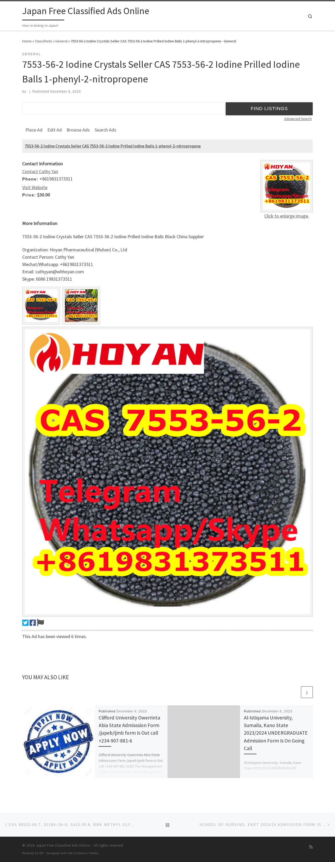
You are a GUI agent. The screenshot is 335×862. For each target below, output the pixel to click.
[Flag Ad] (40, 622)
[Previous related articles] (294, 692)
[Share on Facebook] (33, 622)
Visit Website (34, 187)
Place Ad (33, 130)
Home (27, 41)
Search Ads (105, 130)
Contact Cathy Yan (40, 171)
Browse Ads (78, 130)
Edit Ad (54, 130)
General (61, 41)
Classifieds (43, 41)
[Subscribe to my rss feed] (311, 847)
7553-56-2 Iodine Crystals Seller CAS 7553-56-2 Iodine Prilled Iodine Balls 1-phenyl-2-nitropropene (113, 146)
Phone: (30, 179)
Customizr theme (86, 853)
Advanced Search (298, 118)
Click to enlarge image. (286, 216)
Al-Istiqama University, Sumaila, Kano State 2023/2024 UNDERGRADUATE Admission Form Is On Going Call (276, 732)
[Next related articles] (307, 692)
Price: (29, 195)
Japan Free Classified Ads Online (63, 845)
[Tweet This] (25, 622)
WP (41, 853)
